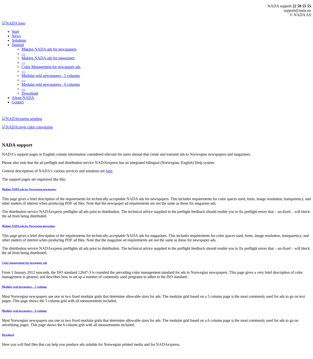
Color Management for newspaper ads (51, 67)
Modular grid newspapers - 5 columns (51, 76)
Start (15, 31)
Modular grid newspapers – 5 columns (24, 286)
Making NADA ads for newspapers (49, 49)
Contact (18, 102)
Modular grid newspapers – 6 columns (24, 310)
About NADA (23, 98)
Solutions (19, 40)
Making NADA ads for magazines (48, 58)
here (109, 171)
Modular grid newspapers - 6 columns (51, 84)
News (16, 36)
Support (18, 45)
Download (30, 93)
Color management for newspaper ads (24, 262)
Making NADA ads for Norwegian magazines (28, 225)
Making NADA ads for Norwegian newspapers (29, 189)
